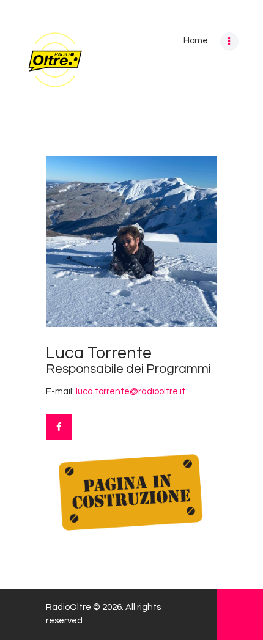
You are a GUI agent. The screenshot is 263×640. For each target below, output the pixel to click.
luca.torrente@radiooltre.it (130, 391)
